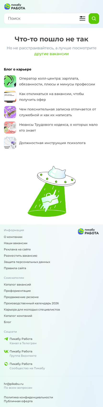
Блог (7, 322)
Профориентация (17, 291)
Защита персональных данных (27, 262)
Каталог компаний (18, 316)
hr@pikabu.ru (13, 384)
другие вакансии (51, 53)
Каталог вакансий (17, 284)
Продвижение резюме (21, 297)
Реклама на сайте (17, 249)
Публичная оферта (18, 401)
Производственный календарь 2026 (31, 303)
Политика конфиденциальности (28, 397)
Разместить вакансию (20, 255)
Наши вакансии (15, 243)
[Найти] (94, 18)
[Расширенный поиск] (82, 18)
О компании (13, 237)
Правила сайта (15, 268)
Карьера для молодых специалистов (32, 309)
